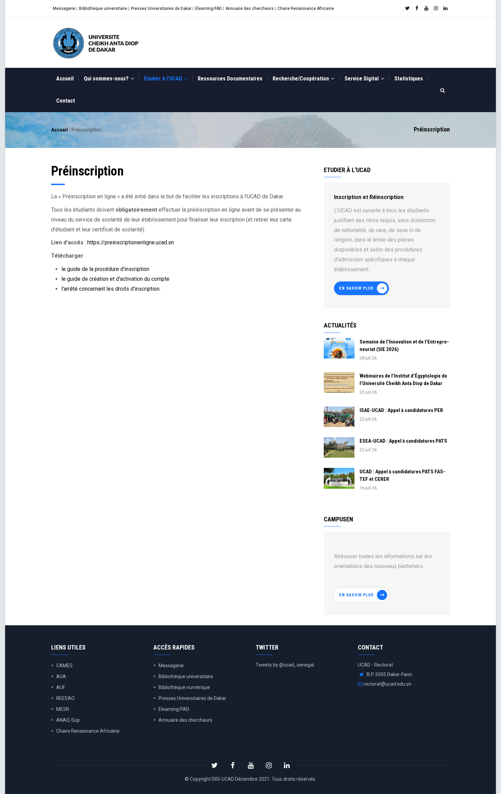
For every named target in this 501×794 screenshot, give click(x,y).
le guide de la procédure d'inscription (105, 269)
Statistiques (408, 78)
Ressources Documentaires (230, 78)
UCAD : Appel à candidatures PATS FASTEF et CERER (402, 475)
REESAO (65, 698)
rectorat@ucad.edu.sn (387, 684)
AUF (60, 687)
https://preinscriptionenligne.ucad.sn (130, 242)
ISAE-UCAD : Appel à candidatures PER (401, 410)
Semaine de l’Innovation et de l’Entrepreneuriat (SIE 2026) (404, 345)
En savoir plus (356, 288)
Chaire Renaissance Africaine (305, 8)
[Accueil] (97, 43)
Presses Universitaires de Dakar (161, 8)
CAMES (64, 665)
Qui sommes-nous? (107, 78)
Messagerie (64, 8)
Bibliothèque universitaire (103, 8)
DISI (216, 779)
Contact (65, 100)
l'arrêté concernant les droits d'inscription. (111, 289)
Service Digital (362, 78)
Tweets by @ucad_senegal (285, 665)
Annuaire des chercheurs (250, 8)
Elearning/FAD (208, 8)
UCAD (228, 779)
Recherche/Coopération (301, 78)
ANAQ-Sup (68, 720)
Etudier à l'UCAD (163, 78)
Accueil (65, 78)
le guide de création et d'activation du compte (115, 279)
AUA (61, 676)
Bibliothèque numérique (184, 687)
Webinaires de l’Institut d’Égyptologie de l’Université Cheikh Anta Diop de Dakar (403, 379)
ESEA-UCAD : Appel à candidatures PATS (403, 441)
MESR (62, 709)
